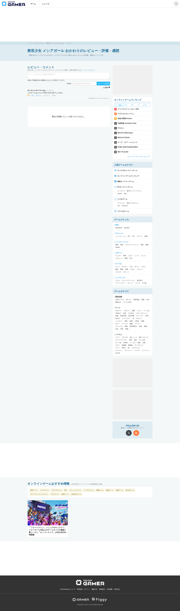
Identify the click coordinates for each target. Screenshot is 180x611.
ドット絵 (146, 311)
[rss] (136, 433)
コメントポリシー (89, 70)
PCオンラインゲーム (125, 187)
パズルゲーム (54, 494)
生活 (116, 329)
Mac (125, 193)
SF (133, 318)
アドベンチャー (120, 283)
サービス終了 (127, 302)
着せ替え (140, 280)
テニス (143, 256)
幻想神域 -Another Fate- (127, 123)
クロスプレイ (136, 348)
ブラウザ (125, 337)
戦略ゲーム (100, 490)
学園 (142, 321)
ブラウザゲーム (123, 211)
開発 (142, 300)
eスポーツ (118, 311)
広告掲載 (109, 589)
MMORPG (118, 228)
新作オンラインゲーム (134, 191)
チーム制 (142, 340)
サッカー (118, 256)
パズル (143, 267)
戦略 (116, 245)
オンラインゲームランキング (127, 99)
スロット (126, 272)
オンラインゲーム (39, 43)
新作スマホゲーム (132, 203)
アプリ (117, 337)
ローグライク (139, 345)
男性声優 (123, 316)
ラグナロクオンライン (126, 113)
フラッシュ (145, 350)
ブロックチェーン (142, 313)
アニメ (139, 311)
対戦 (130, 340)
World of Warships (125, 133)
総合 (120, 105)
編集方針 (95, 589)
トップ (29, 43)
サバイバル (119, 326)
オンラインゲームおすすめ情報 (48, 483)
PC (132, 105)
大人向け (131, 313)
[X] (129, 433)
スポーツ (118, 253)
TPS (133, 236)
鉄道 (140, 326)
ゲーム (33, 3)
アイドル (125, 324)
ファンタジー (126, 318)
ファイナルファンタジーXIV (128, 109)
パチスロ (118, 272)
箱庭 (147, 245)
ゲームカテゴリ (121, 291)
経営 (121, 245)
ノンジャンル (120, 277)
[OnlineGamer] (90, 585)
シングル (133, 343)
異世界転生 (133, 326)
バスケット (119, 258)
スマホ (145, 105)
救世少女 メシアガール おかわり (55, 43)
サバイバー (128, 350)
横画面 (130, 345)
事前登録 (136, 300)
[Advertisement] (90, 24)
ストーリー (139, 316)
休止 (147, 300)
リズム (117, 280)
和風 (126, 326)
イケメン (138, 324)
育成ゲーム (119, 490)
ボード (137, 267)
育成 (142, 245)
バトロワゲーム (89, 490)
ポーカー (125, 267)
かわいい (127, 311)
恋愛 (133, 311)
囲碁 (121, 269)
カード (117, 267)
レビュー (69, 43)
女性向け (118, 313)
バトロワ (137, 350)
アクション (119, 233)
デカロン (121, 128)
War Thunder (123, 152)
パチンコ (140, 269)
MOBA (117, 247)
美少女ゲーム (130, 490)
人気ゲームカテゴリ (123, 164)
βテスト (128, 300)
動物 (131, 324)
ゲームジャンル (121, 219)
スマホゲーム (122, 199)
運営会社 (117, 589)
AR (129, 348)
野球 (124, 256)
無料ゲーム (34, 490)
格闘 (146, 236)
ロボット (139, 318)
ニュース (45, 3)
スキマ (117, 345)
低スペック (133, 337)
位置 (144, 343)
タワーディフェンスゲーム (39, 494)
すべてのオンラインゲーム (127, 170)
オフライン (119, 350)
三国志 (137, 321)
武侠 (121, 329)
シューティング (120, 236)
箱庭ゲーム (109, 490)
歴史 (126, 321)
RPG (117, 225)
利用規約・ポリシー (83, 589)
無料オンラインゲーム (125, 181)
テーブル (118, 264)
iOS (118, 206)
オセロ (132, 269)
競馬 (126, 258)
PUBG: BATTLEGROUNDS (128, 147)
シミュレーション (122, 242)
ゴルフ (130, 256)
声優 (116, 316)
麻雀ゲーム (65, 494)
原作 (124, 313)
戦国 (131, 321)
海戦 (126, 329)
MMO (124, 348)
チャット (130, 283)
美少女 (117, 318)
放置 (139, 343)
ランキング (121, 191)
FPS (129, 236)
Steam (119, 193)
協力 (135, 340)
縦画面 (124, 345)
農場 (145, 326)
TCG (131, 267)
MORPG (126, 228)
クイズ (138, 283)
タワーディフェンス (131, 245)
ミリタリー (119, 321)
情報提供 (102, 589)
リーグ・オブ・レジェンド (128, 142)
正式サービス (119, 300)
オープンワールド (121, 340)
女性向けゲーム (76, 494)
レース (137, 256)
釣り (131, 258)
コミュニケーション (128, 280)
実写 (147, 316)
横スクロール (143, 337)
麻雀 (116, 269)
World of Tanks (124, 137)
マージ (117, 348)
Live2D (117, 353)
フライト (139, 236)
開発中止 (118, 302)
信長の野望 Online (125, 118)
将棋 (126, 269)
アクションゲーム (75, 490)
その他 (144, 283)
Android (125, 206)
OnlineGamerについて (67, 589)
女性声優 (131, 316)
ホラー (117, 324)
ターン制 (118, 343)
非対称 (125, 343)
